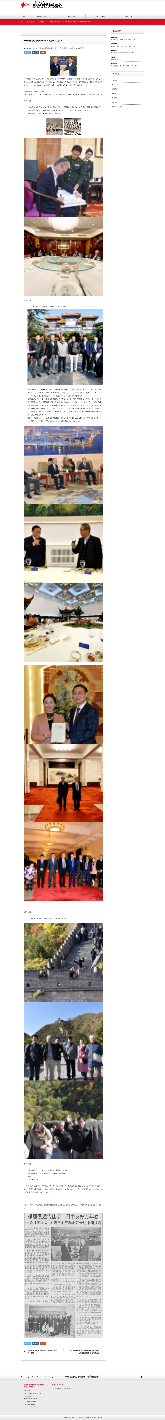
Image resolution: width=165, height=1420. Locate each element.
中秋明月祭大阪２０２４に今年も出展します (124, 66)
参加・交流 (30, 22)
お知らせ (114, 80)
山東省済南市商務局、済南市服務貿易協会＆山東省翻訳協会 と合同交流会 (83, 1352)
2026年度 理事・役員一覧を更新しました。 (124, 46)
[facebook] (141, 1376)
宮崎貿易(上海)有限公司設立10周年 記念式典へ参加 (43, 1352)
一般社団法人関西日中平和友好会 (81, 1417)
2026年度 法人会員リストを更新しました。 (124, 39)
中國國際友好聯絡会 (68, 48)
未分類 (114, 93)
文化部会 (114, 89)
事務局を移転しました (117, 59)
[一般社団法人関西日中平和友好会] (42, 6)
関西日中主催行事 (55, 22)
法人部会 (114, 98)
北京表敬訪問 (79, 48)
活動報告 (41, 22)
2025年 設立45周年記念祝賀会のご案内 (122, 53)
